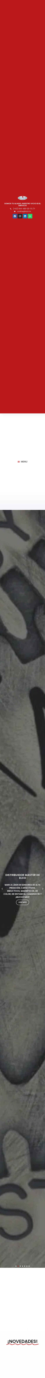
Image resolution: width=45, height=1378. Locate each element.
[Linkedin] (25, 216)
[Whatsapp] (30, 216)
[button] (22, 461)
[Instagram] (20, 216)
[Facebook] (15, 216)
